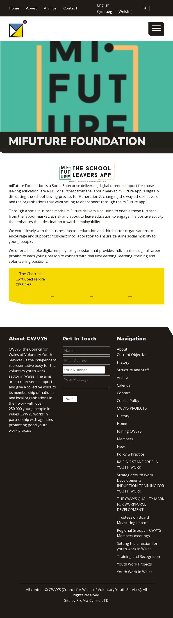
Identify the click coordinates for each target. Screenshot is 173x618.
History (123, 362)
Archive (50, 8)
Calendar (124, 385)
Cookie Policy (128, 400)
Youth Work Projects (134, 564)
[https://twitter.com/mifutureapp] (130, 294)
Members (125, 438)
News (121, 446)
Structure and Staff (133, 369)
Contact (70, 8)
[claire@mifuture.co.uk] (52, 294)
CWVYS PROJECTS (132, 408)
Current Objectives (132, 354)
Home (14, 8)
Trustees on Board (133, 517)
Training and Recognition (138, 556)
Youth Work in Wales (134, 571)
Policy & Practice (130, 454)
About (31, 8)
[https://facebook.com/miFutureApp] (91, 294)
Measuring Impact (132, 522)
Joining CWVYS (129, 431)
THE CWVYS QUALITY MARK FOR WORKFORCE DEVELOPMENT (140, 504)
